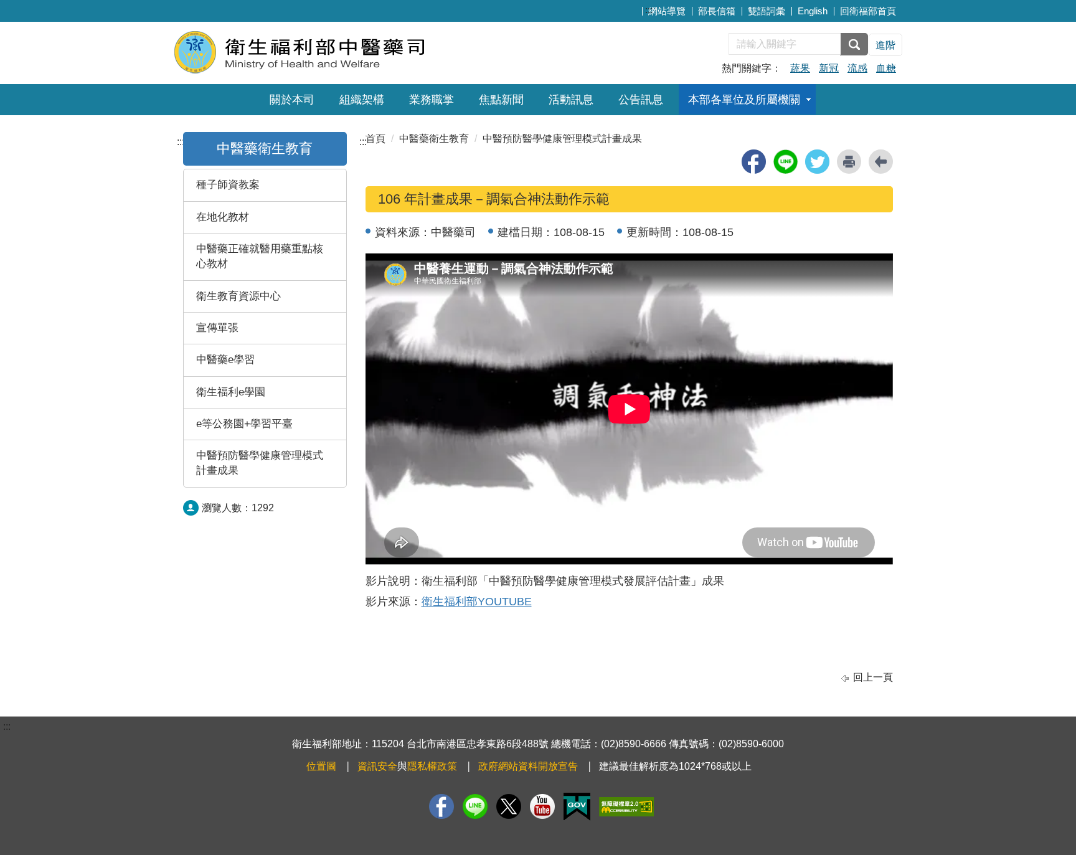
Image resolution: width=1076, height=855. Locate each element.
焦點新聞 (501, 99)
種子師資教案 (228, 185)
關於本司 (292, 99)
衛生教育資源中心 (238, 296)
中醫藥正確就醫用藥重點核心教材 (259, 256)
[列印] (849, 161)
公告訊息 (640, 99)
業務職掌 (431, 99)
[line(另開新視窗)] (785, 161)
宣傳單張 (217, 328)
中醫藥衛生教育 (265, 148)
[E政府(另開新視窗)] (577, 807)
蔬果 (800, 68)
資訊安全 (377, 766)
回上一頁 (873, 677)
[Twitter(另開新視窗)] (508, 806)
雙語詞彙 (766, 11)
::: (649, 9)
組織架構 (361, 99)
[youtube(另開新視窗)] (542, 806)
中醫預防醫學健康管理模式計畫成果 (259, 463)
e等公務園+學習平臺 (244, 424)
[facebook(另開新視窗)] (754, 161)
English (813, 11)
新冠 (829, 68)
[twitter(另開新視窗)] (817, 161)
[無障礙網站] (626, 806)
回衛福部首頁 (868, 11)
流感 (857, 68)
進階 (885, 45)
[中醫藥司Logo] (325, 51)
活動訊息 (571, 99)
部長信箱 (716, 11)
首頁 (375, 138)
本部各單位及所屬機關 (744, 99)
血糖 (886, 68)
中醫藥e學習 (225, 360)
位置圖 (321, 766)
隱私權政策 (432, 766)
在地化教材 (222, 217)
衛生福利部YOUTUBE (477, 601)
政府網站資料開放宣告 (528, 766)
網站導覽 (667, 11)
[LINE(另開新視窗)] (475, 806)
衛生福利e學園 (230, 392)
